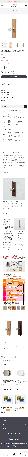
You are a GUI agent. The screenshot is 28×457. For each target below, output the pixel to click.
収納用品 (15, 11)
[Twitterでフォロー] (8, 433)
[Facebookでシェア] (4, 97)
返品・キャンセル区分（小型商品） (15, 140)
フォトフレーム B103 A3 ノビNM (7, 407)
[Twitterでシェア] (7, 97)
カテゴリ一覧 (8, 11)
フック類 (21, 11)
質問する (3, 100)
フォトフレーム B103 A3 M (20, 407)
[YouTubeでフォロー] (15, 433)
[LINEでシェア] (1, 97)
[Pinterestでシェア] (10, 97)
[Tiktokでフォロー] (19, 433)
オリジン (8, 90)
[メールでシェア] (12, 97)
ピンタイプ (6, 348)
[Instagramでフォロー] (12, 433)
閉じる (26, 1)
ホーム (2, 9)
